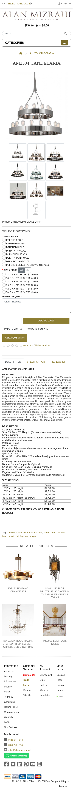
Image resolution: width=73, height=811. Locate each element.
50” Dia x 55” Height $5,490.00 (22, 292)
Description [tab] (13, 362)
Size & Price (10, 270)
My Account (46, 675)
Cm (27, 270)
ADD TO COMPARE (39, 329)
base (4, 536)
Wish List (44, 690)
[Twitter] (13, 765)
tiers (40, 532)
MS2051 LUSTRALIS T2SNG (55, 642)
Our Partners (10, 727)
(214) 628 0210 (15, 740)
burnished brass (16, 254)
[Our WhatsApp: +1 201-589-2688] (16, 755)
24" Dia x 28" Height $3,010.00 (22, 281)
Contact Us (29, 675)
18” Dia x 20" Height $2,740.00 (22, 278)
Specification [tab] (36, 362)
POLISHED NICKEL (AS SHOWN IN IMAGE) (27, 265)
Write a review (42, 345)
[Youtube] (32, 765)
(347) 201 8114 (15, 745)
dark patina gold (16, 251)
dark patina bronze (17, 261)
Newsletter (45, 695)
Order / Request (12, 296)
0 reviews (28, 345)
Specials (61, 675)
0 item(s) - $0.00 (38, 25)
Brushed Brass (15, 243)
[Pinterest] (26, 765)
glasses (61, 532)
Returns (27, 690)
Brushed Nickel (15, 247)
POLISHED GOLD (15, 240)
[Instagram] (39, 765)
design (32, 536)
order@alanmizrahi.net (19, 750)
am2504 (13, 532)
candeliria (23, 532)
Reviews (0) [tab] (58, 362)
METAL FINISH (11, 236)
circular (32, 532)
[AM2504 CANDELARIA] (36, 139)
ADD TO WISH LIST (15, 329)
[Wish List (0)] (65, 3)
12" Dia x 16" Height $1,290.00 (22, 274)
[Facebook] (6, 765)
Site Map (27, 695)
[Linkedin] (19, 765)
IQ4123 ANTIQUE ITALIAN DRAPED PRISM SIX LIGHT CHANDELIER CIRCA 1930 (18, 643)
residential (14, 536)
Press (60, 680)
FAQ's (7, 722)
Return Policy (11, 707)
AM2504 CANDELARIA (42, 53)
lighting (24, 536)
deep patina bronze (17, 258)
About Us (9, 671)
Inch (21, 270)
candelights (49, 532)
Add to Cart (46, 320)
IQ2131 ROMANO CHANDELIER (18, 590)
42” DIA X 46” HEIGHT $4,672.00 (22, 289)
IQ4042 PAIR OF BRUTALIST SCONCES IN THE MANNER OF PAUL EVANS (54, 593)
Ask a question (14, 337)
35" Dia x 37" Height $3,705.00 (22, 285)
